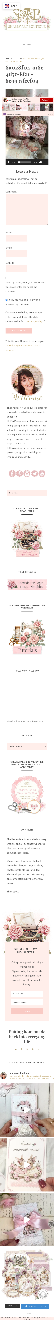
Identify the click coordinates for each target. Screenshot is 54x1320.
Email (9, 247)
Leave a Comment (14, 61)
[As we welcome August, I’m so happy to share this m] (27, 1164)
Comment (12, 191)
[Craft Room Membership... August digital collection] (27, 1274)
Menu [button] (29, 44)
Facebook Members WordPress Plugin (25, 721)
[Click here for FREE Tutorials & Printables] (27, 635)
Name (10, 232)
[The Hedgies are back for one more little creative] (27, 1110)
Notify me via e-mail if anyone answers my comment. (23, 302)
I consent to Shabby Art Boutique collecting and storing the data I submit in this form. (25, 317)
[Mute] (40, 162)
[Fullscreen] (44, 162)
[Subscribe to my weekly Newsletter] (27, 557)
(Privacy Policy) (35, 321)
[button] (27, 127)
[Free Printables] (27, 584)
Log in (27, 1319)
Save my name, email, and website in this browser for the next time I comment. (25, 287)
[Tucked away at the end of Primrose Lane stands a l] (27, 1219)
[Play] (9, 162)
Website (10, 263)
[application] (27, 127)
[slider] (24, 162)
